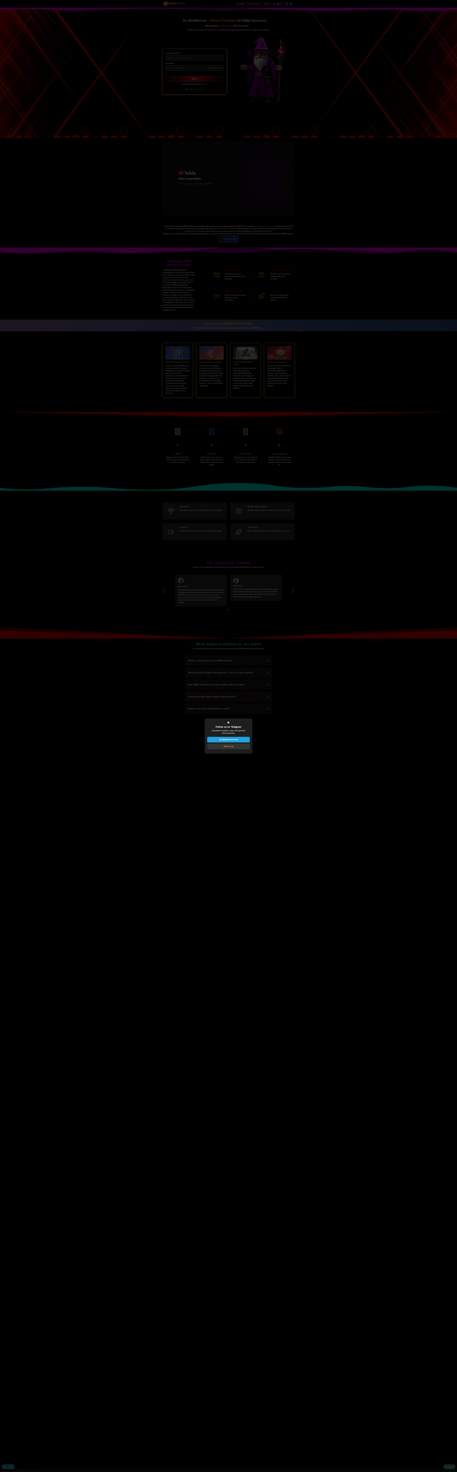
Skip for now (228, 746)
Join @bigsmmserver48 (228, 740)
